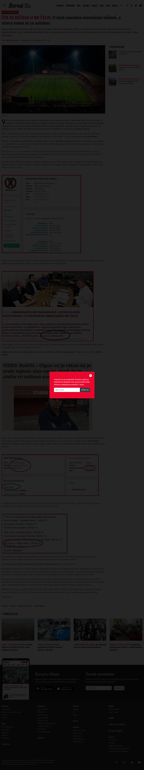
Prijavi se (85, 390)
